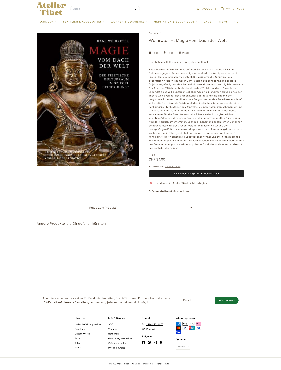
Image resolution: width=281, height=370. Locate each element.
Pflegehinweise (116, 347)
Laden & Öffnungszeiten (88, 324)
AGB (110, 324)
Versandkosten (172, 166)
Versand (113, 329)
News (223, 21)
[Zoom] (88, 99)
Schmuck (47, 21)
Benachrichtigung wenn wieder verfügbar (196, 173)
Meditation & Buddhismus (175, 21)
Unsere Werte (82, 333)
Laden (209, 21)
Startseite (154, 33)
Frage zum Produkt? (103, 207)
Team (78, 338)
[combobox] (105, 9)
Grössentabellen (117, 343)
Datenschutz (162, 364)
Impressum (148, 364)
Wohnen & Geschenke (128, 21)
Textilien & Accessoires (83, 21)
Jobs (77, 343)
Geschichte (81, 329)
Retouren (113, 333)
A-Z (236, 21)
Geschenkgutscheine (120, 338)
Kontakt (136, 364)
